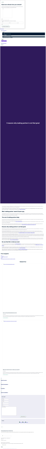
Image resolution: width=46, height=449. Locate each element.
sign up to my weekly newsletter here (23, 249)
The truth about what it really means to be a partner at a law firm (8, 258)
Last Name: (3, 400)
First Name (3, 398)
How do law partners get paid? (4, 256)
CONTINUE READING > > (5, 374)
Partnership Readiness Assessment (8, 37)
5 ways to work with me (22, 209)
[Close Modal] (3, 2)
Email (2, 24)
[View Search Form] (2, 40)
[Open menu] (2, 44)
